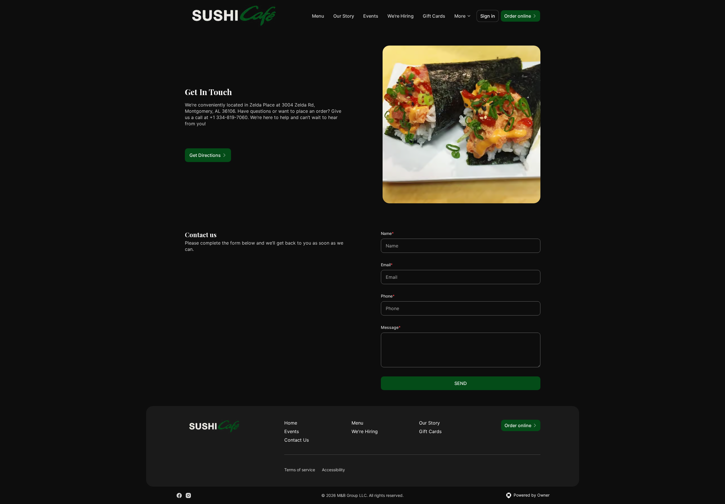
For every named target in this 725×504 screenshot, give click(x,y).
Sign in (487, 16)
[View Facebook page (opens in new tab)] (179, 495)
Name (395, 233)
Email (394, 264)
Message (398, 327)
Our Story (343, 16)
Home (290, 423)
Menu (318, 16)
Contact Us (296, 440)
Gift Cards (434, 16)
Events (370, 16)
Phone (395, 295)
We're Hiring (400, 16)
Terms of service (299, 469)
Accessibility (333, 469)
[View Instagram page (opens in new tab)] (188, 495)
